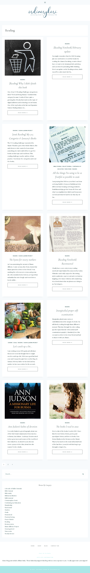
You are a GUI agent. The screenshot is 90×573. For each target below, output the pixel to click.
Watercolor (8, 531)
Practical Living (10, 517)
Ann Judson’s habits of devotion (22, 426)
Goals (15, 342)
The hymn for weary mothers (22, 259)
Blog (46, 545)
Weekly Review (9, 534)
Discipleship (8, 505)
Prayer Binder (9, 519)
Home (33, 545)
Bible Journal (58, 166)
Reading (22, 79)
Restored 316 (55, 569)
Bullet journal (67, 166)
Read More (22, 112)
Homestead (8, 515)
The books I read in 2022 (67, 426)
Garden (10, 342)
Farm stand (68, 169)
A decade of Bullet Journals (13, 488)
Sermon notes (9, 524)
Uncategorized (9, 529)
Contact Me (55, 545)
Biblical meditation (11, 496)
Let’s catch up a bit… (22, 346)
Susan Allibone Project (26, 130)
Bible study (8, 493)
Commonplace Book (11, 500)
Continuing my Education (13, 503)
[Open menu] (45, 2)
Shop (39, 545)
